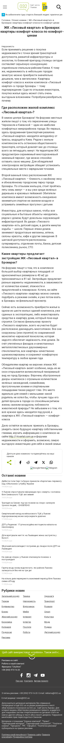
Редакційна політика (22, 737)
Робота (26, 632)
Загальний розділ (10, 596)
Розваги (48, 606)
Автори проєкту (41, 681)
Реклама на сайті (10, 660)
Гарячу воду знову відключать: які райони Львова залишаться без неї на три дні (27, 569)
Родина (48, 627)
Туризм (5, 601)
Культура (49, 617)
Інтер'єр (27, 622)
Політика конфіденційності (14, 735)
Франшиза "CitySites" (11, 667)
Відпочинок (28, 606)
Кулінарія (6, 627)
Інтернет (27, 617)
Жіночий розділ (9, 617)
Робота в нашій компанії (13, 664)
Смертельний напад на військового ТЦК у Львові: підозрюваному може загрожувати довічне (26, 514)
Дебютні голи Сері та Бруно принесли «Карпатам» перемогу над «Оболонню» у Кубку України (32, 482)
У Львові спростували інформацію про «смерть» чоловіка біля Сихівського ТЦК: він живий (31, 493)
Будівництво (8, 606)
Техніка (26, 596)
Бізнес (5, 611)
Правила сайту (34, 735)
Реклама (6, 637)
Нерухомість (29, 601)
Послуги (27, 627)
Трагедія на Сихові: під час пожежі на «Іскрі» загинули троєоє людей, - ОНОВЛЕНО (28, 504)
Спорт (47, 611)
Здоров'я (49, 596)
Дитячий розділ (52, 632)
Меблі (26, 611)
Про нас (19, 681)
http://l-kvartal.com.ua (21, 436)
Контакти (28, 681)
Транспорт (49, 601)
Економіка (7, 622)
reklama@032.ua (53, 693)
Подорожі (7, 632)
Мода (47, 622)
